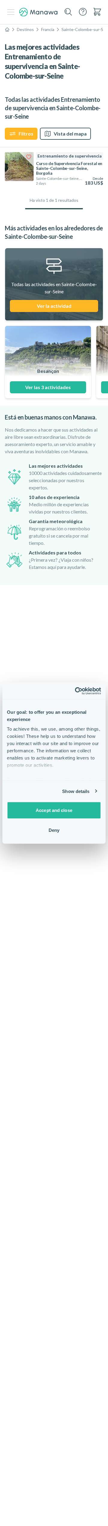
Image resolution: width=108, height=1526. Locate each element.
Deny (54, 829)
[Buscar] (68, 12)
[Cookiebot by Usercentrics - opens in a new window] (76, 691)
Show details (75, 791)
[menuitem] (97, 12)
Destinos (25, 29)
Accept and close (54, 810)
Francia (47, 29)
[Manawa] (38, 12)
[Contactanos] (83, 12)
